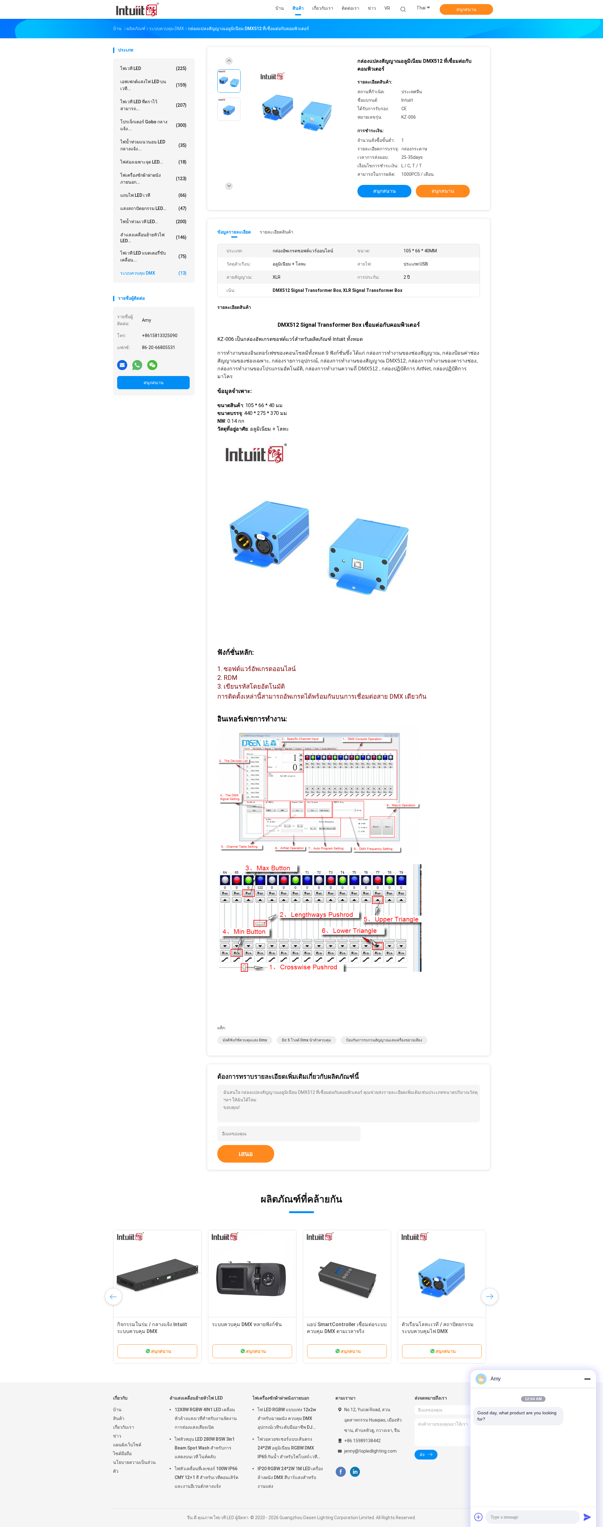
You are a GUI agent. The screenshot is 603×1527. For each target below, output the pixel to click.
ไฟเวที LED (153, 68)
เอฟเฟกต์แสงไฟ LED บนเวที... (153, 85)
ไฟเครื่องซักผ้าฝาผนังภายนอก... (153, 179)
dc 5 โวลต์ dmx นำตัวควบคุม (306, 1040)
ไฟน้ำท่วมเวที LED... (153, 221)
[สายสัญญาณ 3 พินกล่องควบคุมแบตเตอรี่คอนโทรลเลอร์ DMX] (252, 1274)
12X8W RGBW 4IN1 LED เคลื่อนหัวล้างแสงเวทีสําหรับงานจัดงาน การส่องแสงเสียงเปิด (206, 1418)
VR (387, 8)
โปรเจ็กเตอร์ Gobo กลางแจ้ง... (153, 125)
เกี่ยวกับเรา (123, 1427)
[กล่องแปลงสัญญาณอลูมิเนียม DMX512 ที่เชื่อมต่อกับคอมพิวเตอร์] (296, 110)
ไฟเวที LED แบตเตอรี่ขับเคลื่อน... (153, 256)
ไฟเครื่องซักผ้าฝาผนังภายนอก (281, 1398)
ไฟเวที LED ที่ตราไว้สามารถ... (153, 105)
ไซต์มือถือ (122, 1453)
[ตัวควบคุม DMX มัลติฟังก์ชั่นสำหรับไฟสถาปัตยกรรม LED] (347, 1274)
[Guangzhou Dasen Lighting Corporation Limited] (137, 9)
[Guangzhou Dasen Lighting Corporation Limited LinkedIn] (355, 1471)
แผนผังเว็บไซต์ (127, 1444)
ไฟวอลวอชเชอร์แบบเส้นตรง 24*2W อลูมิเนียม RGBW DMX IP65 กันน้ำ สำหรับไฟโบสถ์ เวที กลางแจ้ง (287, 1449)
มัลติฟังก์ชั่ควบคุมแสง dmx (245, 1040)
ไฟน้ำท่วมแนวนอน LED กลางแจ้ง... (153, 145)
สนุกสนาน (466, 9)
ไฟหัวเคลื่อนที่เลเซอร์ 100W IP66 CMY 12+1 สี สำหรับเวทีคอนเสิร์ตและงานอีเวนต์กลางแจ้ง (206, 1477)
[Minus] (587, 1379)
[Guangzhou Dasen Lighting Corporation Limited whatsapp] (137, 365)
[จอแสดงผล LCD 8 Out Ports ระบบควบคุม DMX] (157, 1274)
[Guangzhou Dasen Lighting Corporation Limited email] (122, 365)
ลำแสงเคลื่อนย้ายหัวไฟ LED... (153, 237)
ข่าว (117, 1435)
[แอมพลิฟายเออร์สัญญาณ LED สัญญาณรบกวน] (442, 1274)
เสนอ (246, 1154)
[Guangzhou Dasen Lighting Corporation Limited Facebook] (340, 1471)
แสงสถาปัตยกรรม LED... (153, 208)
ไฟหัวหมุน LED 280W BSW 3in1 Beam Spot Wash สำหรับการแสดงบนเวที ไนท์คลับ (205, 1448)
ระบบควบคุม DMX (153, 273)
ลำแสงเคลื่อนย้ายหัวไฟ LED (196, 1398)
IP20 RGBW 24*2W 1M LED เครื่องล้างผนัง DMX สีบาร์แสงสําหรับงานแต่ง (290, 1477)
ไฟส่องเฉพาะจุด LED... (153, 161)
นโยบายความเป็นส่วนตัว (134, 1467)
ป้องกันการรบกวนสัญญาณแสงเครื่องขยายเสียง (384, 1040)
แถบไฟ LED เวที (153, 195)
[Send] (587, 1517)
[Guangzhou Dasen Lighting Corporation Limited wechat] (152, 365)
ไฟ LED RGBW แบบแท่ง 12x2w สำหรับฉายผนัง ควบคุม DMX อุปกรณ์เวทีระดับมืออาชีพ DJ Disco (287, 1419)
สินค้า (118, 1418)
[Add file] (478, 1517)
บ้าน (117, 1409)
